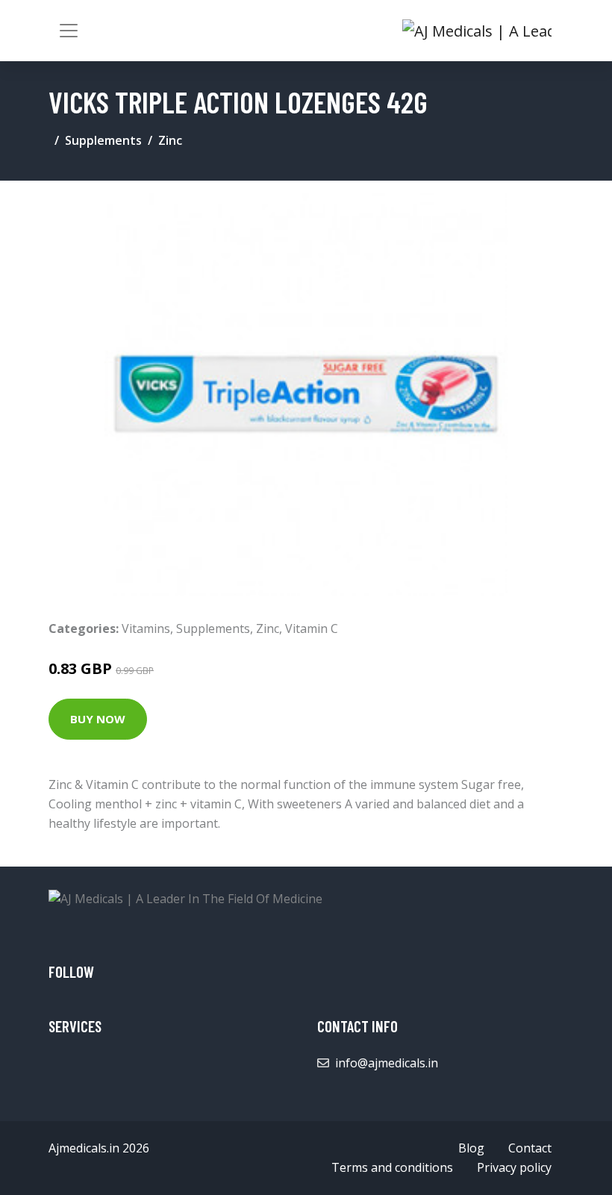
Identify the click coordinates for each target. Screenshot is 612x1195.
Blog (471, 1148)
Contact (530, 1148)
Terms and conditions (392, 1167)
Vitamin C (311, 628)
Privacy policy (514, 1167)
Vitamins (146, 628)
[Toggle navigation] (69, 30)
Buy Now (97, 718)
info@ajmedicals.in (386, 1063)
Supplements (103, 140)
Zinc (170, 140)
